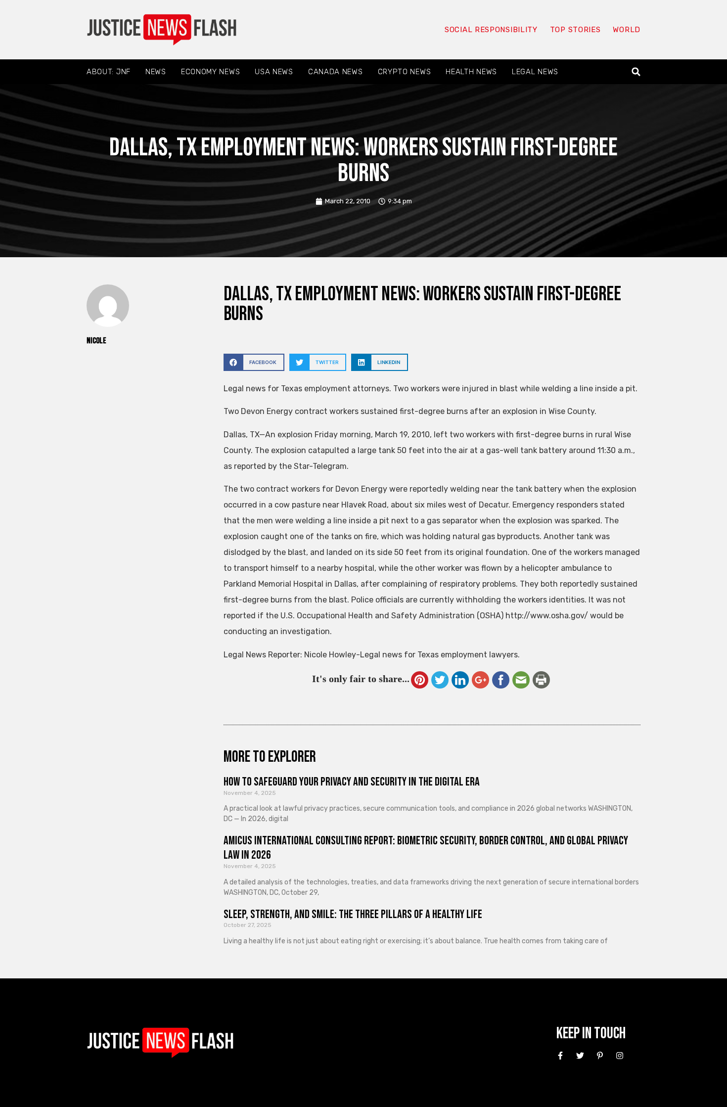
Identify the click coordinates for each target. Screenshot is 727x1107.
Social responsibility (491, 29)
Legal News (535, 71)
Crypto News (404, 71)
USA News (274, 71)
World (626, 29)
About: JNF (109, 71)
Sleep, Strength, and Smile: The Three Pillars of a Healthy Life (353, 914)
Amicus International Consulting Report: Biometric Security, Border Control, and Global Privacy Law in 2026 (426, 847)
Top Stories (575, 29)
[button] (636, 72)
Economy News (210, 71)
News (155, 71)
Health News (471, 71)
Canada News (335, 71)
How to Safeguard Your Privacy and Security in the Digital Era (352, 782)
